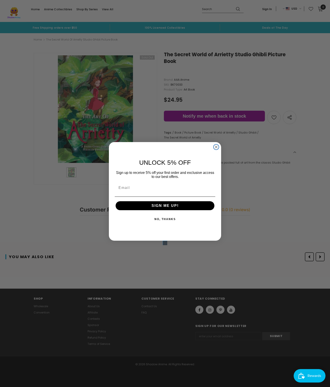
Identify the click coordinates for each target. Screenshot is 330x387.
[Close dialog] (216, 147)
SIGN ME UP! (165, 206)
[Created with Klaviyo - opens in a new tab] (165, 243)
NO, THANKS (165, 219)
